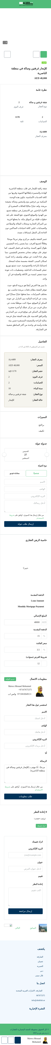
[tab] (43, 54)
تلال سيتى (39, 976)
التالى (17, 928)
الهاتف (44, 725)
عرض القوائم (10, 679)
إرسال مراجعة (25, 911)
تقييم (40, 876)
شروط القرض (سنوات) (36, 657)
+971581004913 (24, 694)
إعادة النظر (38, 884)
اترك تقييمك (41, 826)
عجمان (40, 962)
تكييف (41, 431)
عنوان (40, 862)
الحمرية (40, 966)
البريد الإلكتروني (40, 739)
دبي (41, 971)
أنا (46, 753)
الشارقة (40, 957)
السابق (33, 928)
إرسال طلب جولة (25, 524)
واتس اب (12, 694)
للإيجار (44, 62)
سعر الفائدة (41, 643)
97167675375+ (25, 689)
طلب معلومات (25, 796)
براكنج (41, 425)
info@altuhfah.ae (38, 1000)
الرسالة (43, 761)
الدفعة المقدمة (40, 629)
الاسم (44, 712)
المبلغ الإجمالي (40, 616)
